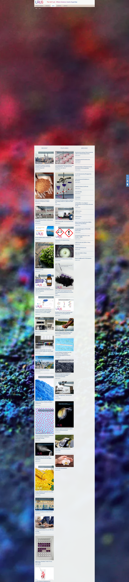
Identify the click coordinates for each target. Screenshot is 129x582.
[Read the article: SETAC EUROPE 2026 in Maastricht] (44, 235)
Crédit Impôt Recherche (80, 247)
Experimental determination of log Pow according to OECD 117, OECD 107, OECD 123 (64, 201)
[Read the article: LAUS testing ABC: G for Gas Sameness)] (64, 219)
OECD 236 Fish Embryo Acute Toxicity (63, 258)
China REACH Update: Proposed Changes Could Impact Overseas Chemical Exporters (42, 166)
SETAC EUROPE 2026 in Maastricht (43, 237)
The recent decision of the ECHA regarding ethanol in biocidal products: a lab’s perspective (44, 290)
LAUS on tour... (78, 211)
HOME (36, 8)
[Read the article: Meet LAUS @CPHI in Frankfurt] (44, 368)
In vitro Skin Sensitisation (61, 468)
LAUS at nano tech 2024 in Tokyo (82, 242)
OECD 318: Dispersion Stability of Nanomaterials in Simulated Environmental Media (62, 375)
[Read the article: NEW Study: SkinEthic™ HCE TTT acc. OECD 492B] (44, 559)
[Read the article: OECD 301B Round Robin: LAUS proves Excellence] (44, 218)
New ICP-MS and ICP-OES (41, 331)
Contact (65, 5)
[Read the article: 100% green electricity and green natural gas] (64, 447)
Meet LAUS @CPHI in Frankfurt (42, 369)
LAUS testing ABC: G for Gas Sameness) (64, 221)
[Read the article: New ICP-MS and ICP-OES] (44, 329)
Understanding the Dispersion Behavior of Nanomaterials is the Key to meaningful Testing (44, 437)
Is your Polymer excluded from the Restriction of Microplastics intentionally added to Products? (63, 354)
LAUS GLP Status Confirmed (81, 186)
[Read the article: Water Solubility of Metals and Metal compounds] (44, 400)
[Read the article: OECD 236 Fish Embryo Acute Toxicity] (64, 257)
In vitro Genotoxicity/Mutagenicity (83, 174)
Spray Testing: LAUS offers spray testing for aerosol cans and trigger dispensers (43, 458)
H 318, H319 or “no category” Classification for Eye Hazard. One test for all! (84, 204)
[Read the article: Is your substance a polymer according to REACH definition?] (44, 490)
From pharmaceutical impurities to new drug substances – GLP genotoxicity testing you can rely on (64, 166)
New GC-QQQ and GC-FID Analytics (83, 258)
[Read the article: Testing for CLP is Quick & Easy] (64, 238)
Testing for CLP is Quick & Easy (62, 240)
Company (59, 5)
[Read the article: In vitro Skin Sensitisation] (64, 466)
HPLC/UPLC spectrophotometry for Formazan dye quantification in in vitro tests (64, 292)
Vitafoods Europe (39, 269)
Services (47, 5)
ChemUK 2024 (78, 191)
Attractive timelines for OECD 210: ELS (44, 511)
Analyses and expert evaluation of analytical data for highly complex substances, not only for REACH (43, 311)
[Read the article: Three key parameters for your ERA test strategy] (44, 528)
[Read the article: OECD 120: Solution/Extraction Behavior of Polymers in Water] (44, 198)
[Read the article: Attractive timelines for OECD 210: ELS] (44, 510)
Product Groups (39, 5)
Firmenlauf (77, 197)
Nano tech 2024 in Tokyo (81, 253)
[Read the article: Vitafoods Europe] (44, 268)
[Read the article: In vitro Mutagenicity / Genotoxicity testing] (64, 393)
